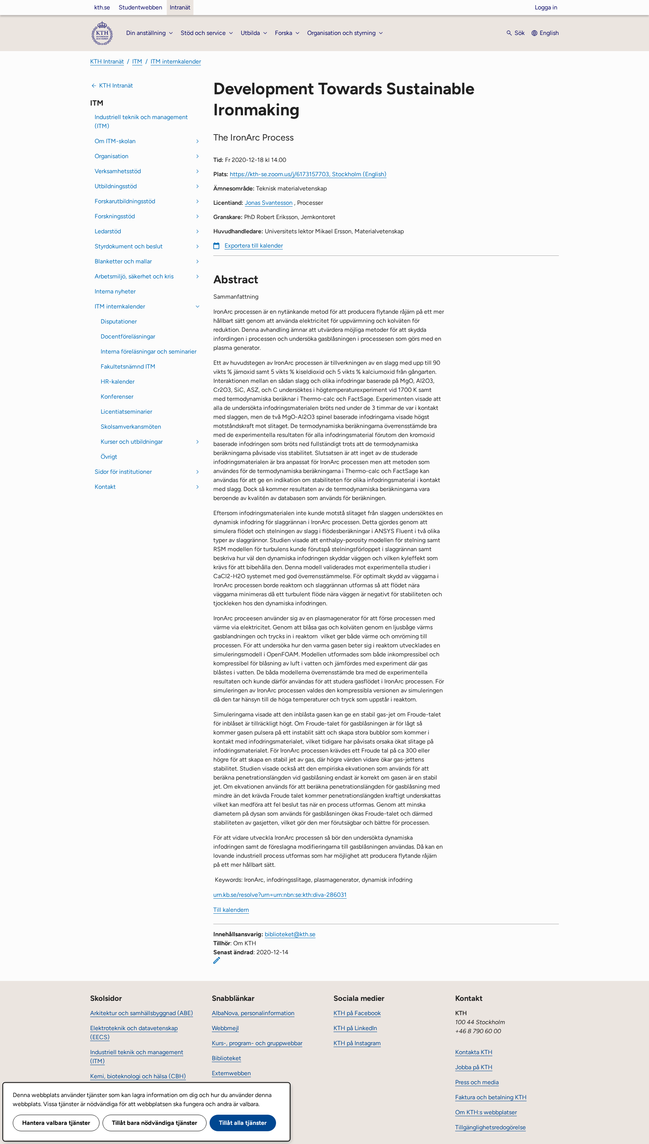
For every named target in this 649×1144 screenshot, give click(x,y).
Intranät (180, 7)
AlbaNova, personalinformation (253, 1013)
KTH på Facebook (357, 1013)
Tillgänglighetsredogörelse (490, 1127)
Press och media (477, 1082)
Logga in (546, 7)
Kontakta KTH (473, 1052)
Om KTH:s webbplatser (486, 1112)
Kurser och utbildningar (132, 441)
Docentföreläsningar (128, 336)
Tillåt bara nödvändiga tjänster (154, 1122)
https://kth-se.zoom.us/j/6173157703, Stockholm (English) (308, 174)
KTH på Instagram (357, 1043)
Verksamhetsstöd (118, 171)
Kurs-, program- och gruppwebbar (257, 1043)
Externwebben (231, 1073)
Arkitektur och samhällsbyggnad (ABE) (141, 1013)
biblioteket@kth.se (290, 934)
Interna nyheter (115, 291)
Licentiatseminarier (126, 411)
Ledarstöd (108, 231)
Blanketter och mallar (123, 261)
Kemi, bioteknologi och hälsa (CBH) (138, 1076)
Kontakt (105, 486)
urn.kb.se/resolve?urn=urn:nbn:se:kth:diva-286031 (280, 894)
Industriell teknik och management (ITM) (141, 121)
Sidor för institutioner (123, 471)
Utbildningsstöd (116, 186)
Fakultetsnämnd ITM (128, 366)
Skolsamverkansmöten (131, 426)
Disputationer (119, 321)
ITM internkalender (176, 61)
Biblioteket (226, 1058)
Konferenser (117, 396)
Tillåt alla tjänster (243, 1122)
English (549, 32)
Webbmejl (225, 1028)
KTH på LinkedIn (355, 1028)
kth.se (102, 7)
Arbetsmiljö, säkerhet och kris (134, 276)
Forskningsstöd (115, 216)
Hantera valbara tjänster (56, 1122)
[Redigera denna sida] (216, 960)
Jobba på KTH (473, 1067)
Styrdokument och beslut (129, 246)
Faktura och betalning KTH (491, 1097)
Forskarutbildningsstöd (125, 201)
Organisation (111, 156)
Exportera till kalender (254, 245)
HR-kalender (117, 381)
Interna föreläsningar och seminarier (148, 351)
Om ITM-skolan (115, 141)
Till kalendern (231, 909)
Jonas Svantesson (269, 202)
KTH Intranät (107, 61)
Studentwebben (140, 7)
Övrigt (109, 456)
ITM (137, 61)
